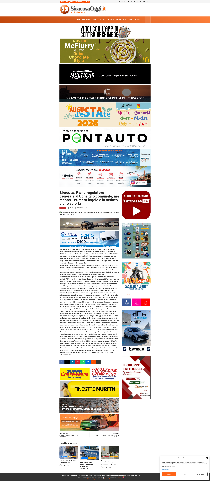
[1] (136, 377)
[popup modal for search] (148, 19)
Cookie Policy (178, 477)
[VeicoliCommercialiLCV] (105, 74)
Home (78, 19)
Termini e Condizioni (109, 479)
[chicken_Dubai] (105, 51)
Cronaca (95, 19)
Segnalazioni (64, 1)
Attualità (138, 19)
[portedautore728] (89, 389)
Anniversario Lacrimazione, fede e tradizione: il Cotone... (88, 463)
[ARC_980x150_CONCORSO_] (105, 31)
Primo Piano (86, 19)
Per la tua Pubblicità (76, 1)
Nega (184, 474)
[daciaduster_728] (89, 224)
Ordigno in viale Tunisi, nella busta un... (109, 462)
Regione (118, 19)
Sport (131, 19)
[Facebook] (128, 1)
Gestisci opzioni (200, 474)
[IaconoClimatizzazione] (89, 239)
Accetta (169, 474)
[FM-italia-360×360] (136, 205)
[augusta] (105, 115)
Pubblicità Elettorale (134, 25)
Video (124, 19)
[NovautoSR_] (136, 331)
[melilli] (136, 240)
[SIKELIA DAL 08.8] (105, 176)
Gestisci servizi (165, 469)
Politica (102, 19)
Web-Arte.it (120, 477)
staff (71, 207)
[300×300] (136, 276)
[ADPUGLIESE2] (89, 422)
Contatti (86, 1)
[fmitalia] (105, 157)
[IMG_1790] (105, 138)
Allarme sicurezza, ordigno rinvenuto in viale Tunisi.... (66, 464)
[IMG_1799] (89, 374)
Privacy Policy (91, 479)
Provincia (110, 19)
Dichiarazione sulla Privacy (187, 477)
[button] (207, 458)
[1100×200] (105, 93)
